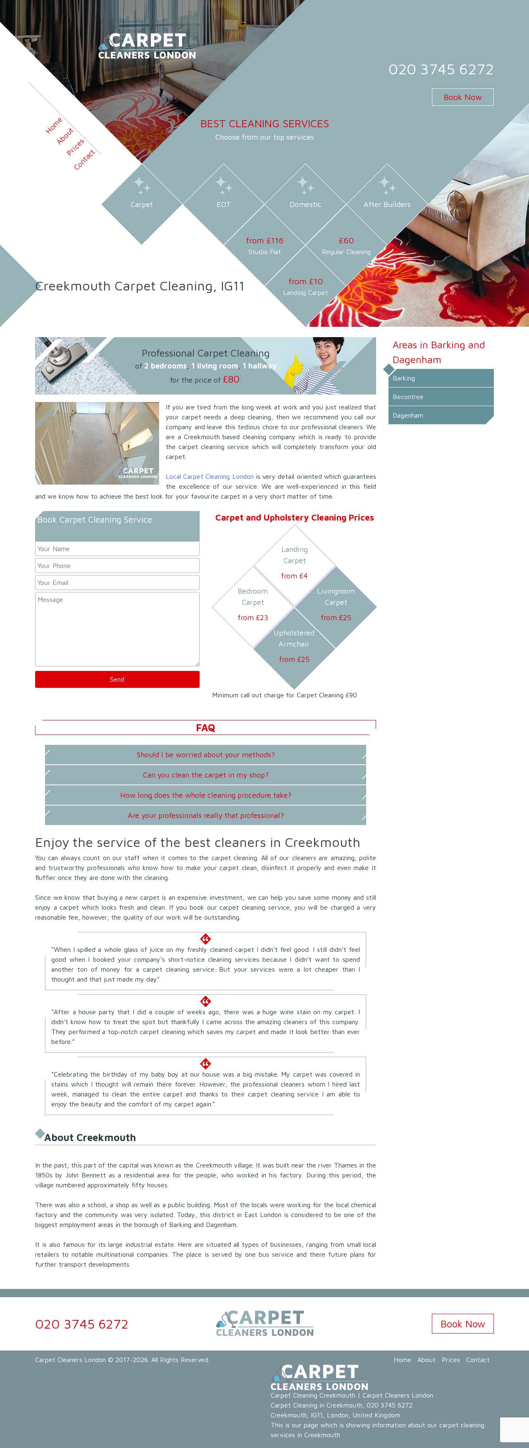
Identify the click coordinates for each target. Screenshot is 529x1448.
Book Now (463, 97)
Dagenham (408, 415)
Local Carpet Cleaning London (210, 476)
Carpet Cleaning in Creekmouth (316, 1405)
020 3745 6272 (441, 69)
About (65, 136)
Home (54, 125)
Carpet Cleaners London (70, 1359)
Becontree (408, 396)
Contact (84, 159)
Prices (75, 147)
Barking (404, 378)
